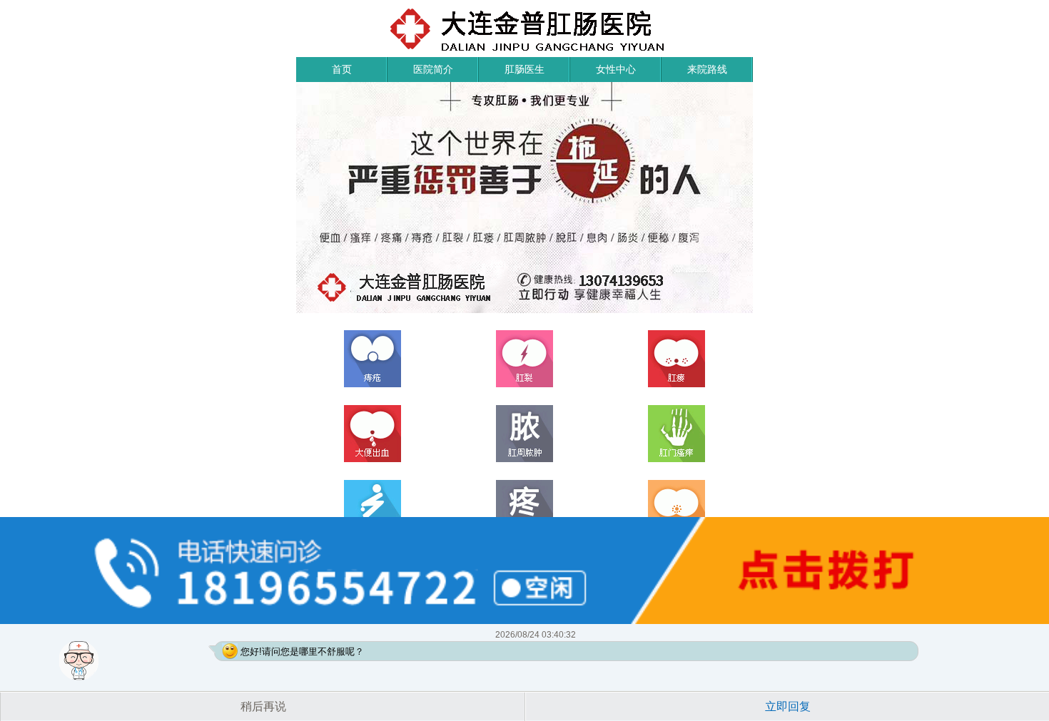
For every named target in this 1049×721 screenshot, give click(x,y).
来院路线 (707, 69)
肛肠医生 (524, 69)
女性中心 (616, 69)
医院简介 (433, 69)
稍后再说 (263, 706)
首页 (342, 69)
